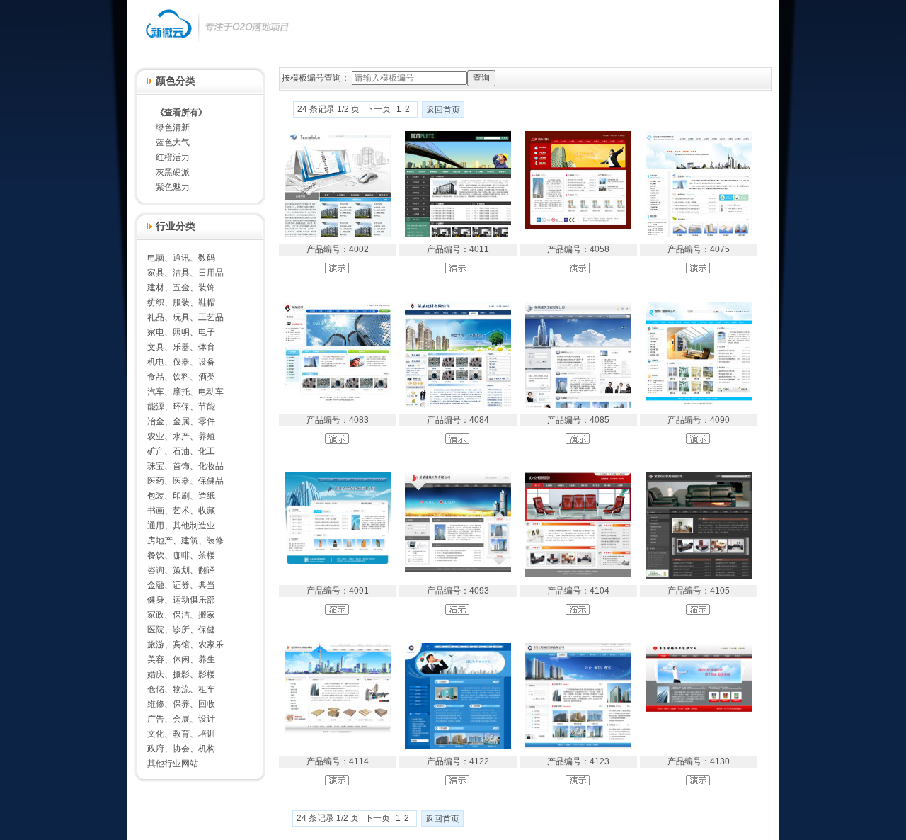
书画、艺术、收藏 (181, 511)
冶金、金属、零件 (181, 421)
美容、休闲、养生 (181, 659)
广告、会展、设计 (181, 719)
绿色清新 (173, 127)
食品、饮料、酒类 (181, 377)
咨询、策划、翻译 (181, 570)
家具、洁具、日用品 (185, 273)
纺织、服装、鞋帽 (181, 302)
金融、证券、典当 (181, 585)
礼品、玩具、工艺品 (185, 317)
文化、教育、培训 (181, 734)
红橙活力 (173, 157)
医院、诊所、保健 (181, 630)
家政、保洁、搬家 (181, 615)
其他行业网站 (172, 763)
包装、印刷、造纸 (181, 496)
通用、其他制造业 (181, 525)
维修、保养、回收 (181, 704)
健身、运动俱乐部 (181, 600)
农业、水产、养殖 (181, 436)
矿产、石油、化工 (181, 451)
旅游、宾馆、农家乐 (185, 644)
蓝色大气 (173, 142)
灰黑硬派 (173, 172)
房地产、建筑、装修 (185, 540)
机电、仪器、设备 (181, 362)
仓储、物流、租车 (181, 689)
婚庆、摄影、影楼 (181, 674)
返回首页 (443, 110)
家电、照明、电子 (181, 332)
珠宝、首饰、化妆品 (185, 466)
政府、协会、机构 (181, 749)
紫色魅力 (173, 187)
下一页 (378, 109)
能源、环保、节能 (181, 407)
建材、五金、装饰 (181, 288)
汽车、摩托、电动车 (185, 392)
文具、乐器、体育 (181, 347)
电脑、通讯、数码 (181, 258)
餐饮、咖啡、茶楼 (181, 555)
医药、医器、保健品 (185, 481)
